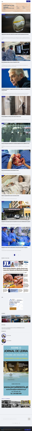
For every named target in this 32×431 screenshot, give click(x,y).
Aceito (27, 429)
